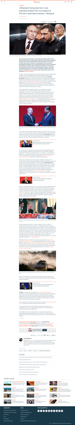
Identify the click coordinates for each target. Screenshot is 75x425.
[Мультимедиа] (71, 2)
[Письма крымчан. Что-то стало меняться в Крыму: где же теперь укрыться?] (7, 395)
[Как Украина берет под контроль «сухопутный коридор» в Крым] (7, 383)
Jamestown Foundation (28, 71)
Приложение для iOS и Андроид (10, 412)
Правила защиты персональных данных (28, 420)
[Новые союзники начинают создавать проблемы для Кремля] (26, 180)
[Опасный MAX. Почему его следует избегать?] (30, 401)
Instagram (25, 325)
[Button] (44, 22)
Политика (21, 5)
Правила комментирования (26, 412)
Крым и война (38, 381)
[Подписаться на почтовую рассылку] (62, 411)
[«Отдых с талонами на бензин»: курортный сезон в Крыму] (30, 389)
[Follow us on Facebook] (39, 411)
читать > (44, 330)
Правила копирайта (24, 414)
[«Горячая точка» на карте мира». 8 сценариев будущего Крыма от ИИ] (53, 395)
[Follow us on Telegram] (52, 411)
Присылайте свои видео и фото (10, 410)
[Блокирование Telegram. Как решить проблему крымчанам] (7, 401)
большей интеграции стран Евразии (33, 82)
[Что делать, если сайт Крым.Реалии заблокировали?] (53, 401)
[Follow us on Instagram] (46, 411)
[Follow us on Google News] (49, 411)
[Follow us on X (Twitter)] (41, 411)
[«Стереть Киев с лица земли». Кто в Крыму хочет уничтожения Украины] (30, 383)
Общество (60, 381)
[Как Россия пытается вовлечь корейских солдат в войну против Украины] (26, 286)
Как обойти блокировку (8, 420)
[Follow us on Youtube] (44, 411)
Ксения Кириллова (22, 16)
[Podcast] (59, 411)
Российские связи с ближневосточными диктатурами (40, 242)
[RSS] (57, 411)
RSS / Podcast (6, 418)
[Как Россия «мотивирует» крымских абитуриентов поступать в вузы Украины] (53, 383)
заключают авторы (35, 237)
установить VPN (49, 325)
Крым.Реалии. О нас (24, 410)
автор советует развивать (40, 170)
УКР (65, 1)
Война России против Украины (18, 381)
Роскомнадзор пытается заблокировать (27, 321)
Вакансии (22, 418)
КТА (68, 1)
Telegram (21, 325)
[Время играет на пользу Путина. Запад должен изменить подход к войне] (26, 143)
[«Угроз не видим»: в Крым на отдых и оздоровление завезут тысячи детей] (30, 395)
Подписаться (6, 414)
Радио (5, 416)
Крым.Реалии (31, 340)
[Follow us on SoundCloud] (54, 411)
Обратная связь (24, 416)
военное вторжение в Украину (44, 292)
